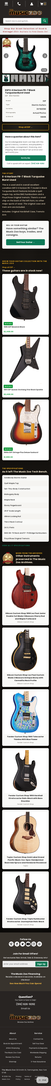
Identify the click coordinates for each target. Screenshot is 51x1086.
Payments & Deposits (38, 1048)
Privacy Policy (18, 1077)
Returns (38, 1057)
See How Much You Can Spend (25, 983)
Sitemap (12, 1061)
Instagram (33, 944)
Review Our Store (13, 1057)
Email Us (25, 1008)
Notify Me (25, 158)
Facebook (17, 944)
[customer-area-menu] (31, 4)
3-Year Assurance (38, 1061)
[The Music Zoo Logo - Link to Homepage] (25, 12)
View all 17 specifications (16, 545)
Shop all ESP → (26, 127)
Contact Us (38, 1039)
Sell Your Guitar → (25, 242)
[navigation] (6, 4)
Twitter (22, 944)
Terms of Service (27, 1077)
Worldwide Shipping (38, 1052)
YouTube (28, 944)
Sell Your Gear (38, 1043)
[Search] (44, 20)
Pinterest (39, 944)
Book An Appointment (13, 1043)
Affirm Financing (13, 1048)
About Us (13, 1039)
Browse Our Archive (26, 1022)
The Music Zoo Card (12, 1052)
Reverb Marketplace (11, 944)
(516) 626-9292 (37, 163)
